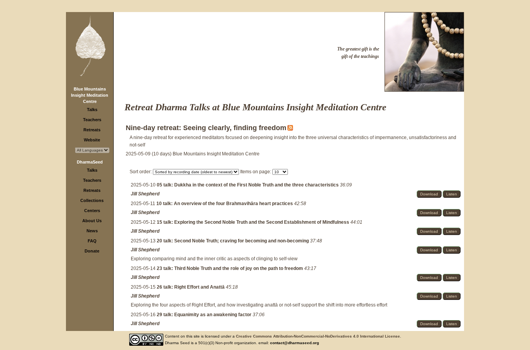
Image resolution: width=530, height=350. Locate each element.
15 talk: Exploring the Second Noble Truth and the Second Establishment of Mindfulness (253, 222)
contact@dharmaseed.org (294, 343)
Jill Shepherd (145, 194)
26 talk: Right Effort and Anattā (191, 287)
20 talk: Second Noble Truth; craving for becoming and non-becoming (233, 241)
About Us (92, 220)
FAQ (92, 241)
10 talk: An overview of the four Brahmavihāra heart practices (225, 203)
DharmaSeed (90, 162)
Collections (92, 200)
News (92, 230)
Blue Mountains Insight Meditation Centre (89, 95)
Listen (451, 194)
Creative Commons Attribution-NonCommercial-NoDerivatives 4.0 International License (318, 336)
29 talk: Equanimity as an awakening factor (205, 314)
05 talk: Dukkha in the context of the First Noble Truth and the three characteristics (248, 185)
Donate (92, 251)
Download (429, 194)
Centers (92, 210)
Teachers (92, 119)
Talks (92, 109)
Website (92, 140)
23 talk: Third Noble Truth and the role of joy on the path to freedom (230, 268)
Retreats (91, 129)
